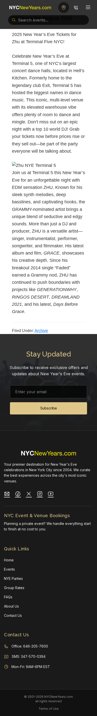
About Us (11, 606)
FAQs (8, 597)
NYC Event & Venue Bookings (37, 515)
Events (9, 569)
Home (9, 560)
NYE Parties (13, 578)
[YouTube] (51, 494)
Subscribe (48, 408)
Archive (41, 331)
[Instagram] (40, 494)
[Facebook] (18, 494)
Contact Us (13, 615)
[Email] (7, 494)
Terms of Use (49, 709)
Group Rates (14, 588)
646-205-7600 (35, 646)
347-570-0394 (33, 656)
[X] (29, 494)
